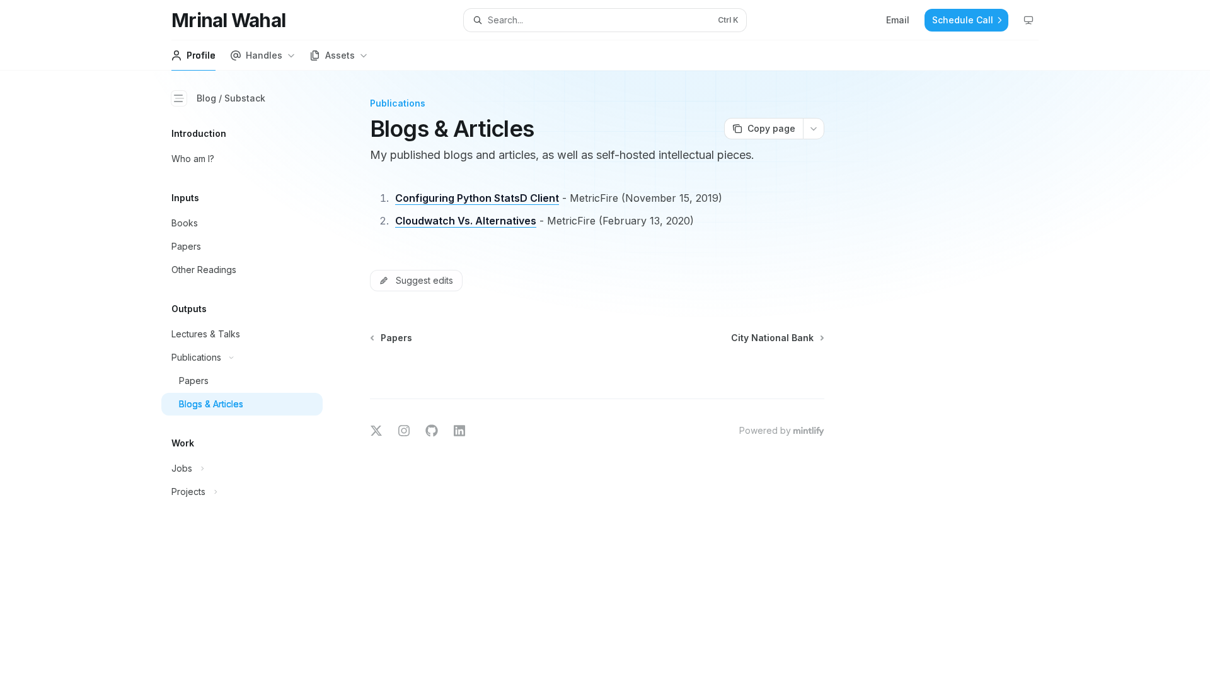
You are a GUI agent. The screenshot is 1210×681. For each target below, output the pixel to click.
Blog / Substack (231, 98)
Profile (201, 55)
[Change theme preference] (1028, 20)
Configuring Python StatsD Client (477, 198)
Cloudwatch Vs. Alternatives (465, 220)
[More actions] (813, 128)
